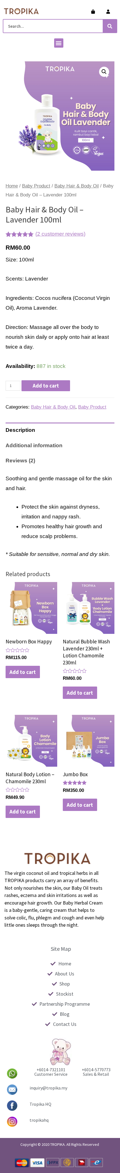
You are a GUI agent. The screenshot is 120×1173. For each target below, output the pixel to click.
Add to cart (46, 385)
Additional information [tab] (34, 445)
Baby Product (36, 186)
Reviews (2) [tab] (20, 460)
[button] (58, 43)
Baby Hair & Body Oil (76, 186)
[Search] (110, 26)
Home (12, 186)
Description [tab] (20, 430)
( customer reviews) (60, 234)
